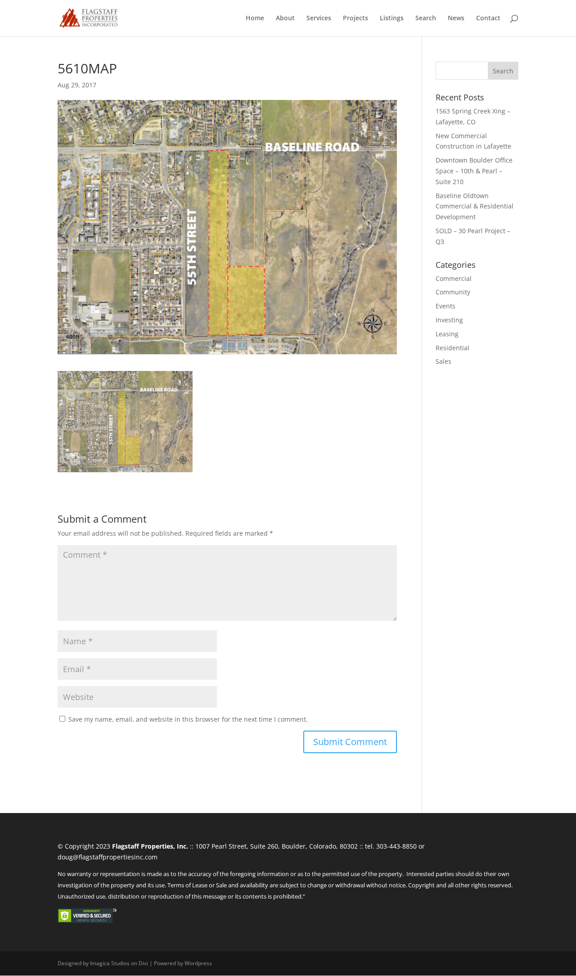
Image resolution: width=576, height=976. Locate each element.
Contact (488, 18)
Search (425, 18)
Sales (443, 361)
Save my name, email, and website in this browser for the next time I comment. (188, 719)
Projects (355, 18)
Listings (392, 18)
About (285, 18)
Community (453, 292)
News (456, 18)
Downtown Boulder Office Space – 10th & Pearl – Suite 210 (474, 171)
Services (318, 18)
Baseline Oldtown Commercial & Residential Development (474, 206)
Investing (449, 320)
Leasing (447, 334)
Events (445, 306)
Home (255, 18)
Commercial (454, 278)
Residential (452, 347)
